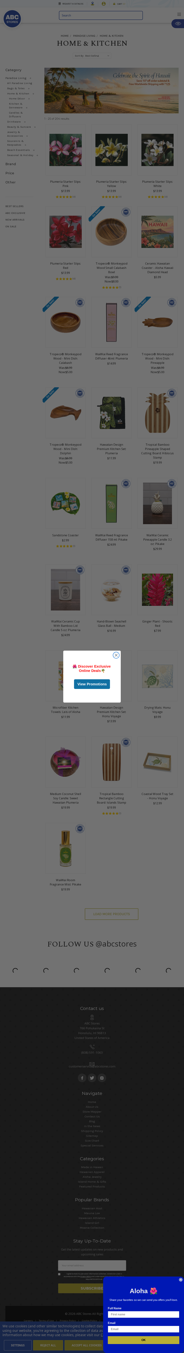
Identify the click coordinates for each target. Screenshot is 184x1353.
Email (111, 1323)
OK (143, 1340)
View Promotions (92, 684)
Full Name (114, 1308)
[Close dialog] (116, 655)
